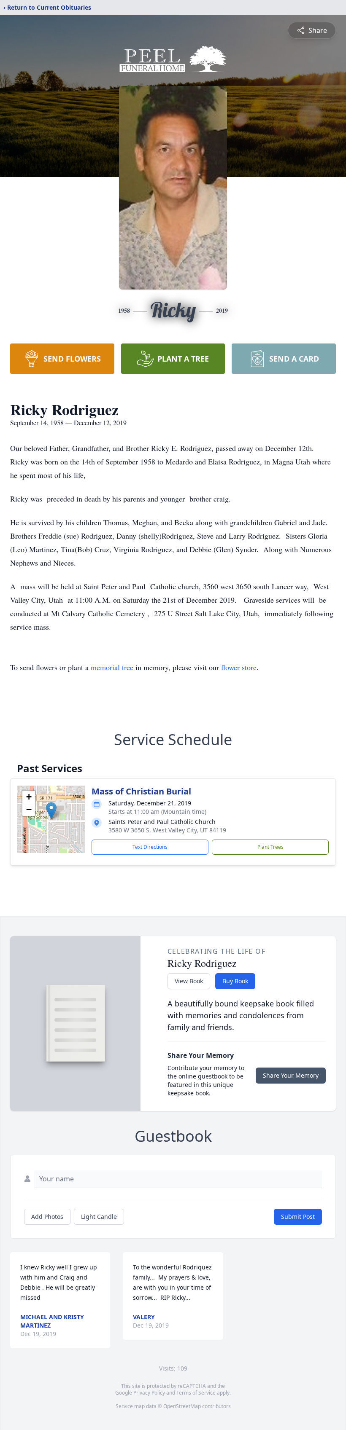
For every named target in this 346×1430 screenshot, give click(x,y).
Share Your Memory (291, 1075)
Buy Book (235, 981)
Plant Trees (270, 846)
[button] (51, 810)
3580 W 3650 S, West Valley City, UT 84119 (167, 830)
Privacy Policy (149, 1392)
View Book (189, 981)
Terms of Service (196, 1392)
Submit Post (298, 1217)
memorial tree (112, 667)
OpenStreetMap (182, 1406)
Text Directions (150, 846)
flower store (239, 667)
